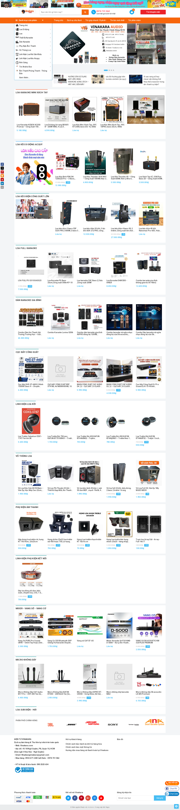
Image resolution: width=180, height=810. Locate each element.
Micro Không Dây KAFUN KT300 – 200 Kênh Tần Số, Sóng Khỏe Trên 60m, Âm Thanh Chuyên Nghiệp (59, 693)
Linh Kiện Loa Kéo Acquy (29, 58)
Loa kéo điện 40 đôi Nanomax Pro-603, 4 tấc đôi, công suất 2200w (149, 230)
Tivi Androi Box (25, 67)
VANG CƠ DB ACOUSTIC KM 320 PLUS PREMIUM (147, 642)
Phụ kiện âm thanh (27, 507)
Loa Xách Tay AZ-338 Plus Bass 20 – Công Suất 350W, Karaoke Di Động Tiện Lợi (150, 178)
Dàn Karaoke (24, 42)
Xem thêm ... (24, 77)
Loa (20, 34)
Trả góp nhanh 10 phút (96, 20)
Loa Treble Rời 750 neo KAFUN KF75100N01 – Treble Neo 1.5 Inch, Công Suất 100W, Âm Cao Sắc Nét (60, 437)
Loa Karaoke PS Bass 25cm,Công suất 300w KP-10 (60, 281)
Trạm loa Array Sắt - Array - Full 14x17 (148, 540)
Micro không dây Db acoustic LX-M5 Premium (148, 693)
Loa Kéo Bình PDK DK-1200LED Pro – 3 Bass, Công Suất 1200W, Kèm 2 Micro (66, 178)
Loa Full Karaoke (26, 248)
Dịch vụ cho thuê (74, 20)
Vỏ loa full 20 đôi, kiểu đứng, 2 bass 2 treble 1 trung (118, 489)
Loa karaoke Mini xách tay (32, 92)
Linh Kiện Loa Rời (26, 404)
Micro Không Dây (26, 659)
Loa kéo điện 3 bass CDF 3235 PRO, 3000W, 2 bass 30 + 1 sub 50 (67, 230)
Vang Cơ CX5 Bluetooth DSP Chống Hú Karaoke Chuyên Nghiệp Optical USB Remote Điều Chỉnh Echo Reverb (60, 642)
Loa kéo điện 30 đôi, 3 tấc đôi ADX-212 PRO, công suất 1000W (94, 230)
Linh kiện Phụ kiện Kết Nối (31, 558)
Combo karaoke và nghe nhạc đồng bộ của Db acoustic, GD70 (119, 333)
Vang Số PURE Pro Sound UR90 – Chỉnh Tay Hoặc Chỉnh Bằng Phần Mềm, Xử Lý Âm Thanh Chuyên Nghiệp (30, 642)
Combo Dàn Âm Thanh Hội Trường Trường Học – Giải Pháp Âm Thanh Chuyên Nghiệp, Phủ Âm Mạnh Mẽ (29, 333)
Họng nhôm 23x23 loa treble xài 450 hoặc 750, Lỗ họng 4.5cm (60, 541)
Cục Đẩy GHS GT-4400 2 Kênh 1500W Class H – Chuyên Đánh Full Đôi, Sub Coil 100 (30, 385)
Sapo (108, 807)
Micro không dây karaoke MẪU (117, 693)
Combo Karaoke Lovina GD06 (60, 332)
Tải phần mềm (134, 20)
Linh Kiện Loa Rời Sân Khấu (30, 54)
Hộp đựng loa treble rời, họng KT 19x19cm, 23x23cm (30, 540)
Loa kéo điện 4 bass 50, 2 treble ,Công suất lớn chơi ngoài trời (122, 230)
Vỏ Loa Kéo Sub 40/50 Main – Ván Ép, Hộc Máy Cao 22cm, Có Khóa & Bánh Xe (30, 489)
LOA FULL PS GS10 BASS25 (29, 281)
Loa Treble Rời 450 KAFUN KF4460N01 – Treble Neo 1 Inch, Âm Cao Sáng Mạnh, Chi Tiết (119, 437)
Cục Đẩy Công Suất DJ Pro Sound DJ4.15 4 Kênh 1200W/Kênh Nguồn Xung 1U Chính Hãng (148, 385)
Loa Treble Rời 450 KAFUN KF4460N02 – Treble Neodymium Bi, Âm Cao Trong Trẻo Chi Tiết (88, 437)
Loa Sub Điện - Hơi (26, 709)
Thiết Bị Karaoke (26, 38)
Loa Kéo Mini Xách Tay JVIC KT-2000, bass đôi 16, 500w (84, 126)
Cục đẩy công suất (27, 352)
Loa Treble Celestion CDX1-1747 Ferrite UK (30, 437)
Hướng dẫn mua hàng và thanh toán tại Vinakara (87, 750)
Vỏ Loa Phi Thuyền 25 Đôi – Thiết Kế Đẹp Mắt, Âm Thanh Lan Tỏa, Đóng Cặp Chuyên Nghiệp (60, 489)
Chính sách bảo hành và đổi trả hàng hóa (84, 744)
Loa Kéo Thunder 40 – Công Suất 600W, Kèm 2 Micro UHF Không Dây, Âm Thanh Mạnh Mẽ (123, 178)
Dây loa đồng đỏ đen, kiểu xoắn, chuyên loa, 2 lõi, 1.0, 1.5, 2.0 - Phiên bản (29, 592)
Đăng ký (160, 798)
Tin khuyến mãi (153, 12)
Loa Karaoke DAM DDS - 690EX (116, 281)
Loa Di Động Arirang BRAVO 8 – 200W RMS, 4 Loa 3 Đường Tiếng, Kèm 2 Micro (57, 126)
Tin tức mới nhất (117, 20)
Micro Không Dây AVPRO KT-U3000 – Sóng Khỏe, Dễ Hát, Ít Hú (89, 693)
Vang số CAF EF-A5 (85, 641)
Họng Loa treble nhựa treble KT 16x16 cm (89, 540)
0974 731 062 (103, 11)
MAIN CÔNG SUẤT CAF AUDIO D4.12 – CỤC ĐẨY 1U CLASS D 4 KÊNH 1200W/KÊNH (89, 385)
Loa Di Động (24, 29)
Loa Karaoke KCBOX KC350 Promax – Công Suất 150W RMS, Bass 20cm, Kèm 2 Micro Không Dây (28, 126)
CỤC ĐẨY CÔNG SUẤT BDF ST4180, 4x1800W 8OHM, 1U (60, 385)
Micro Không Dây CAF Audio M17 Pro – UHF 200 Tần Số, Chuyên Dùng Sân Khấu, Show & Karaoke (31, 693)
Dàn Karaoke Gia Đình (28, 300)
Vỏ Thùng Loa (25, 50)
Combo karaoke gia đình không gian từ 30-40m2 (146, 281)
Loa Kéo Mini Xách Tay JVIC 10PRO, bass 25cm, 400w (112, 126)
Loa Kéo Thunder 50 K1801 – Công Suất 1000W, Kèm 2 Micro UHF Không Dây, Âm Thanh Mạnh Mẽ (94, 178)
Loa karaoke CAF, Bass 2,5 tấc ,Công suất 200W (90, 281)
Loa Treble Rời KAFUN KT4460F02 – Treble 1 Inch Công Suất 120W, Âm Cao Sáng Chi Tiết (147, 437)
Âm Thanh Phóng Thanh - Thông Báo (33, 72)
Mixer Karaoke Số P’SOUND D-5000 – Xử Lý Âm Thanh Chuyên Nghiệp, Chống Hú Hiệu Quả (118, 642)
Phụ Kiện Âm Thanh (27, 46)
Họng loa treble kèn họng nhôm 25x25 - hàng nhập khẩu (117, 541)
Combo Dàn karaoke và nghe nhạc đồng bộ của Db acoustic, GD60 (148, 333)
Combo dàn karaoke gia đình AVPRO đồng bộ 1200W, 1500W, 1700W (89, 333)
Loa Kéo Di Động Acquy (29, 144)
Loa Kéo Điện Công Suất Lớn (32, 196)
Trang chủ (23, 25)
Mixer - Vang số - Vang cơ (31, 608)
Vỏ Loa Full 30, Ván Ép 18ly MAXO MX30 (147, 489)
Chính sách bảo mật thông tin (79, 747)
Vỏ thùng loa (24, 456)
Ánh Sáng (23, 62)
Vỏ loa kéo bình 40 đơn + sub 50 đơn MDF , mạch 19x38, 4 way (89, 489)
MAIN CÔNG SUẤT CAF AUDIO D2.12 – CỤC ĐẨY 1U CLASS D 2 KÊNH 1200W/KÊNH (119, 385)
